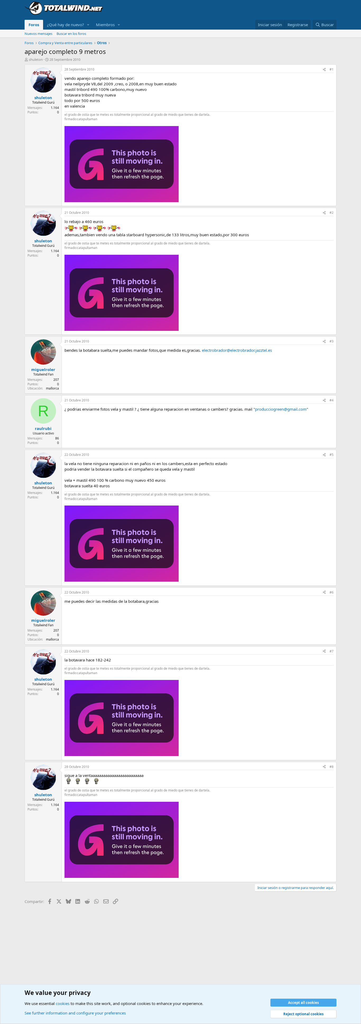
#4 (332, 400)
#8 (332, 766)
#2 (332, 212)
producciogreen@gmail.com (281, 409)
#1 (332, 69)
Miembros (105, 24)
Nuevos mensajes (38, 33)
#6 (332, 592)
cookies (63, 1003)
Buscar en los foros (71, 33)
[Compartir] (324, 70)
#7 (332, 651)
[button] (88, 25)
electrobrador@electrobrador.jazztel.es (237, 350)
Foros (34, 24)
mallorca (52, 388)
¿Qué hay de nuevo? (65, 24)
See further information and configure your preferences (75, 1013)
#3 (332, 341)
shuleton (36, 59)
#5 (332, 454)
